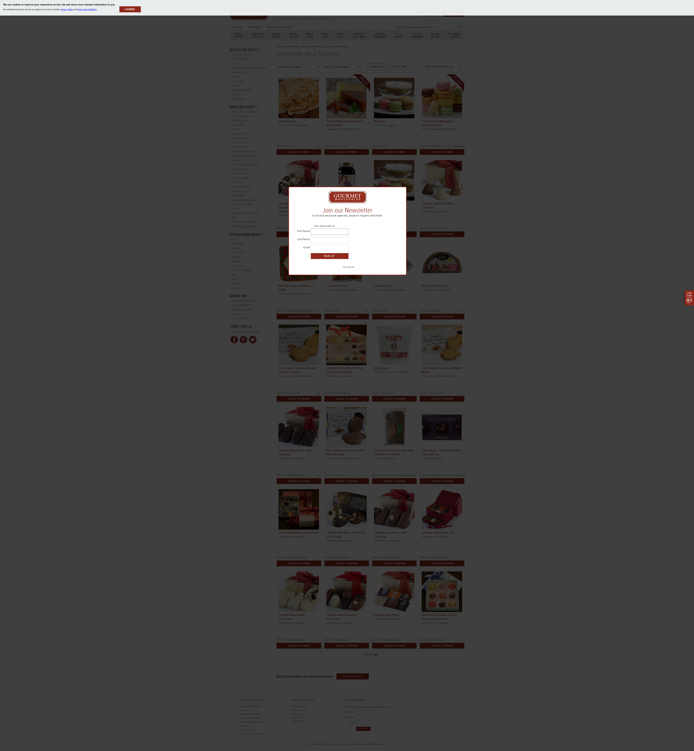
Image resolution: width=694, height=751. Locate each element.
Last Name (303, 239)
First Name (303, 231)
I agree (130, 9)
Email (306, 247)
